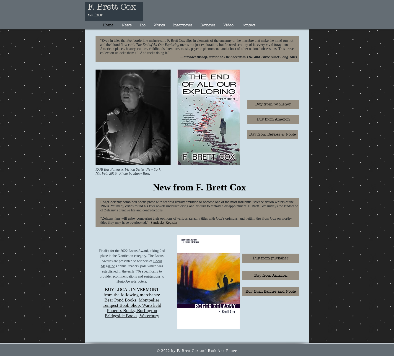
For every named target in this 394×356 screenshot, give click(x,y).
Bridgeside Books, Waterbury (132, 315)
